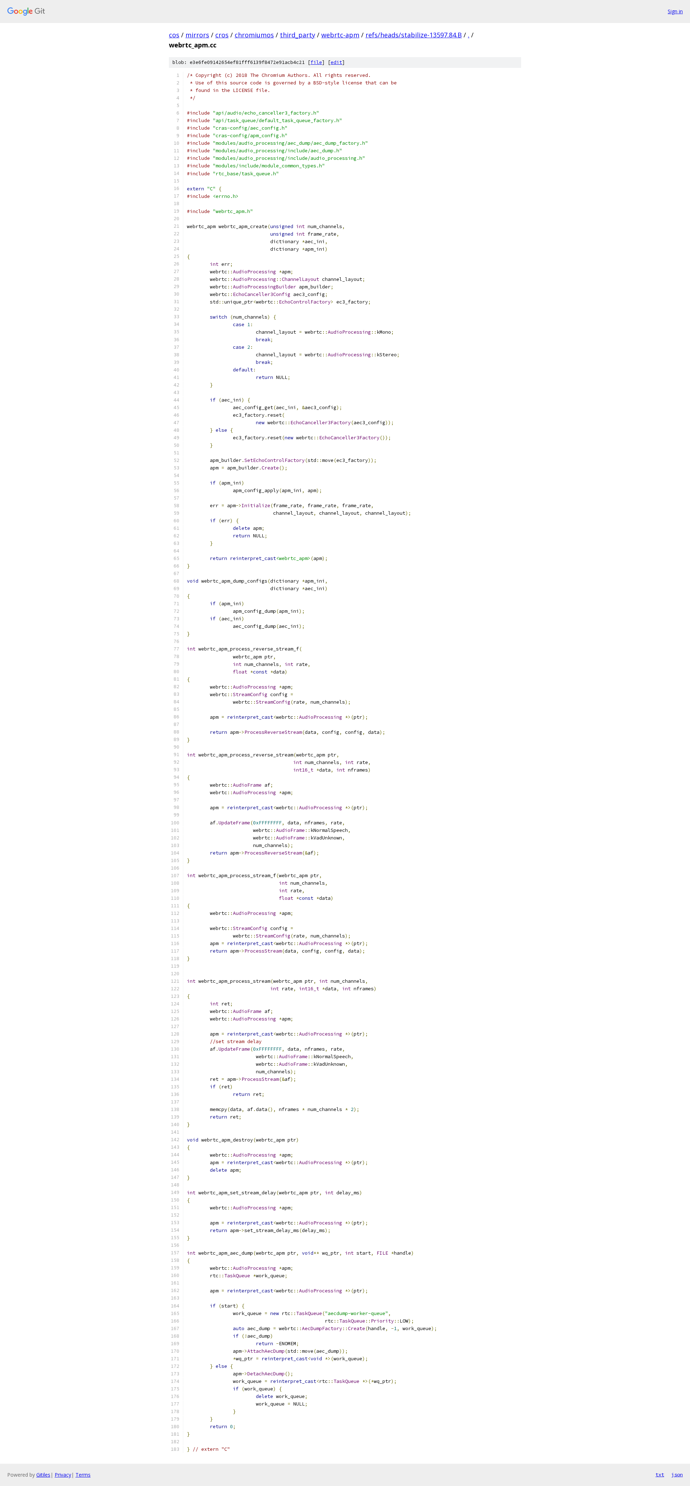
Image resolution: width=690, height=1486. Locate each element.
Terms (83, 1474)
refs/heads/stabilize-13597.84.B (413, 35)
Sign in (675, 11)
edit (336, 62)
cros (222, 35)
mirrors (197, 35)
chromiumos (254, 35)
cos (174, 35)
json (677, 1474)
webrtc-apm (340, 35)
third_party (297, 35)
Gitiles (43, 1474)
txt (660, 1474)
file (316, 62)
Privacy (63, 1474)
